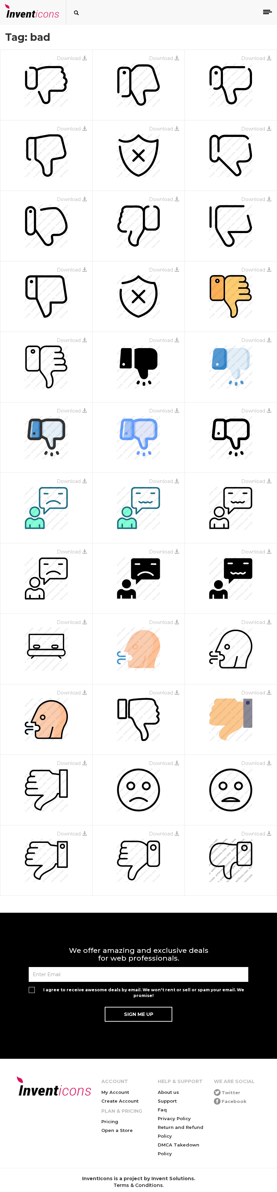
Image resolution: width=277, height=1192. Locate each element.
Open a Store (117, 1130)
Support (167, 1101)
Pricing (109, 1121)
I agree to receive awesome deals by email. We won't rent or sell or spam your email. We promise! (143, 992)
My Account (115, 1092)
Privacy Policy (174, 1118)
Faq (162, 1109)
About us (168, 1092)
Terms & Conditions (138, 1185)
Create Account (119, 1101)
